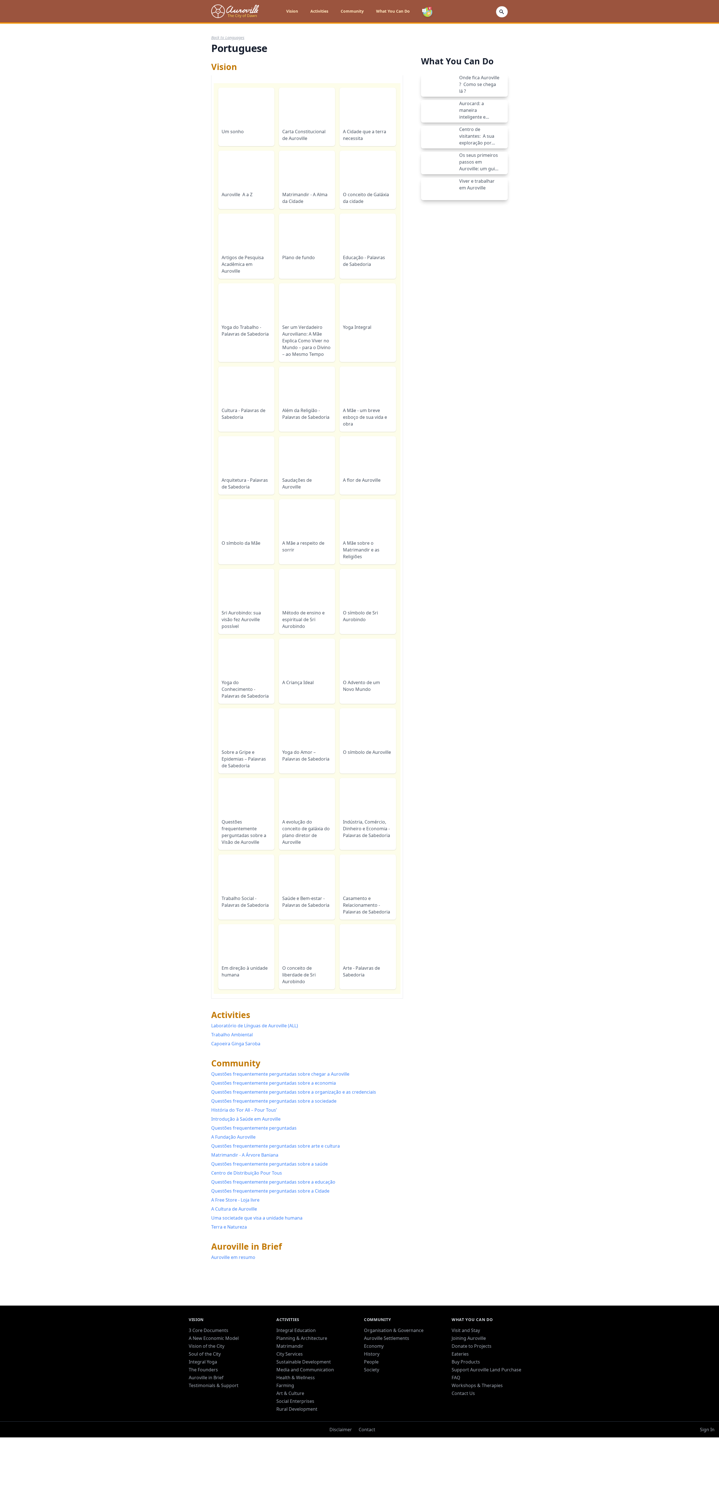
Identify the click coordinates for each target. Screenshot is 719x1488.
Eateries (460, 1377)
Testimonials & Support (213, 1409)
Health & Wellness (295, 1401)
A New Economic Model (214, 1362)
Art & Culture (290, 1417)
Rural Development (296, 1433)
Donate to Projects (472, 1370)
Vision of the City (206, 1370)
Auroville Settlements (386, 1362)
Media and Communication (305, 1393)
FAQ (456, 1401)
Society (371, 1393)
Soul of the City (205, 1377)
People (371, 1385)
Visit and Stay (466, 1354)
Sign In (707, 1453)
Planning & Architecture (301, 1362)
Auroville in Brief (206, 1401)
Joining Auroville (469, 1362)
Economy (374, 1370)
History (371, 1377)
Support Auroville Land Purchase (486, 1393)
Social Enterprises (295, 1425)
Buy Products (466, 1385)
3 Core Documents (208, 1354)
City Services (289, 1377)
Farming (285, 1409)
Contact (367, 1453)
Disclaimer (340, 1453)
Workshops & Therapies (477, 1409)
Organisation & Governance (394, 1354)
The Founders (203, 1393)
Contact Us (463, 1417)
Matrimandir (289, 1370)
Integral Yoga (203, 1385)
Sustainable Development (303, 1385)
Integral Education (296, 1354)
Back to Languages (227, 37)
